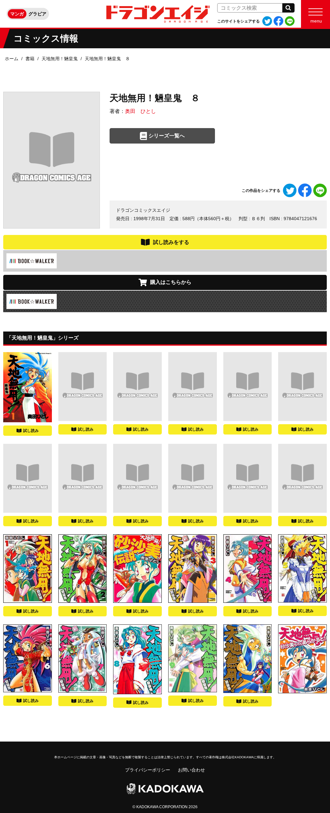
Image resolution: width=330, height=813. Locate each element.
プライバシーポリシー (147, 769)
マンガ (17, 13)
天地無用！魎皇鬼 (60, 58)
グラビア (37, 13)
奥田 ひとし (140, 111)
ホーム (11, 58)
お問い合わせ (191, 769)
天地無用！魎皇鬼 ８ (107, 58)
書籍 (29, 58)
